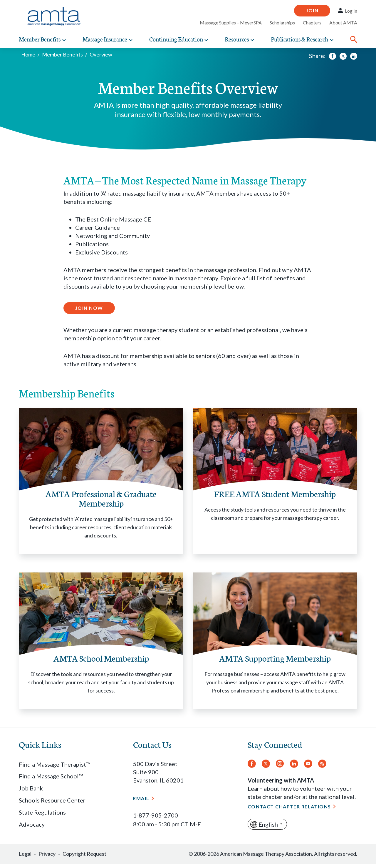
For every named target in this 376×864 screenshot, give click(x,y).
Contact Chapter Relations (289, 806)
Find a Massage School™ (51, 776)
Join (312, 10)
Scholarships (282, 22)
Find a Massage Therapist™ (54, 764)
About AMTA (343, 22)
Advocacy (32, 824)
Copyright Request (84, 853)
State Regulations (42, 812)
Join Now (89, 308)
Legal (25, 853)
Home (28, 54)
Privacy (47, 853)
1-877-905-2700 (155, 815)
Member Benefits (62, 54)
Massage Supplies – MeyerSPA (231, 22)
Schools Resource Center (52, 800)
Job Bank (31, 788)
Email (141, 798)
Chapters (312, 22)
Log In (351, 11)
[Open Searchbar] (353, 39)
